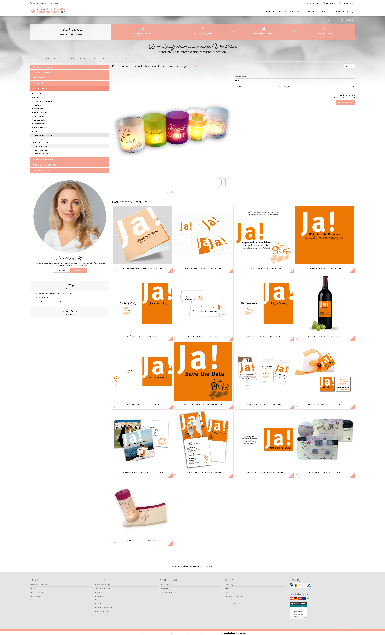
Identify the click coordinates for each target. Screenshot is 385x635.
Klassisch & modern (42, 154)
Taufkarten (164, 588)
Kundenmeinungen (36, 592)
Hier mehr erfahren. (229, 633)
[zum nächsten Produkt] (352, 66)
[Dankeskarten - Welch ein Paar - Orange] (142, 371)
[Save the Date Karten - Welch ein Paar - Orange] (203, 371)
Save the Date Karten (42, 72)
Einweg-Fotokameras (41, 127)
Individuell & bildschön (42, 150)
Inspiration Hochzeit (42, 170)
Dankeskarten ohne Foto (44, 164)
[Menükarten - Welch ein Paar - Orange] (142, 303)
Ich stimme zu (242, 633)
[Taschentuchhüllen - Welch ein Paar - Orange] (264, 371)
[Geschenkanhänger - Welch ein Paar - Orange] (324, 371)
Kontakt (312, 3)
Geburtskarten (165, 585)
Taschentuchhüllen (40, 116)
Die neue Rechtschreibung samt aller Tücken (49, 302)
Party (227, 588)
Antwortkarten (39, 97)
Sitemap (33, 600)
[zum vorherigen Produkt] (346, 66)
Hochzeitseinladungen (43, 67)
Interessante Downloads (39, 585)
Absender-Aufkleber (41, 112)
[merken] (194, 66)
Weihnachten (229, 592)
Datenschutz (194, 566)
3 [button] (175, 192)
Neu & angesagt (40, 139)
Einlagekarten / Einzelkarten (43, 101)
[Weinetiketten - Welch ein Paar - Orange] (324, 303)
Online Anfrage (78, 270)
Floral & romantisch (41, 142)
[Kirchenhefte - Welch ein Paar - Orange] (264, 303)
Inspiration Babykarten (168, 592)
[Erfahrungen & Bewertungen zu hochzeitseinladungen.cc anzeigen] (298, 613)
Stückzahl (238, 87)
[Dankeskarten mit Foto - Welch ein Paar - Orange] (142, 440)
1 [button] (168, 192)
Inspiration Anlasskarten (233, 604)
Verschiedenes (230, 600)
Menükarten (38, 77)
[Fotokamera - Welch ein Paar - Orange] (324, 440)
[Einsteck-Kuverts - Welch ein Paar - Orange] (203, 235)
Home (306, 3)
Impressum (209, 566)
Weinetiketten (39, 109)
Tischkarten (38, 105)
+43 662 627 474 (41, 3)
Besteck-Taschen (40, 120)
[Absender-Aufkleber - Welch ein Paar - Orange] (264, 440)
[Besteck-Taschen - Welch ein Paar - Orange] (203, 440)
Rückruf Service (61, 270)
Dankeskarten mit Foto (43, 159)
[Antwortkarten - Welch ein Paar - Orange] (264, 235)
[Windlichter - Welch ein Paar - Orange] (142, 508)
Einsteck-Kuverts (40, 94)
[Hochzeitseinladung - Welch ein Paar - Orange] (142, 235)
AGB (202, 566)
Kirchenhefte (38, 83)
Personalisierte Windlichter (43, 135)
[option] (172, 130)
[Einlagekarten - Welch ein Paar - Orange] (324, 235)
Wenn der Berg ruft (41, 298)
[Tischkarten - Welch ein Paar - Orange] (203, 303)
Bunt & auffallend (41, 146)
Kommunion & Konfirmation (234, 596)
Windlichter (38, 131)
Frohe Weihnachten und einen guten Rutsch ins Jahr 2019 (54, 293)
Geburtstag (229, 585)
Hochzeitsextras (40, 88)
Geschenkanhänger (40, 124)
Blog (317, 3)
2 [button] (172, 192)
